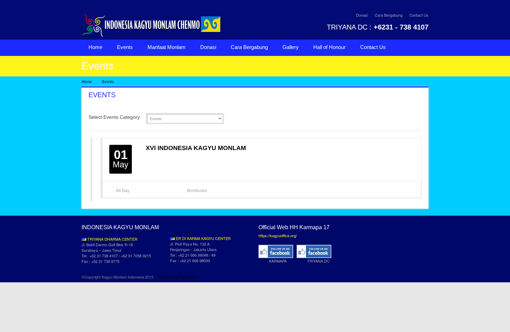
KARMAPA (278, 261)
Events (125, 47)
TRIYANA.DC (318, 261)
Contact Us (418, 15)
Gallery (290, 47)
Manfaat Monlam (166, 47)
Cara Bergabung (388, 15)
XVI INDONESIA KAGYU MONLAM (196, 147)
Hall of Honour (329, 47)
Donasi (362, 15)
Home (95, 47)
